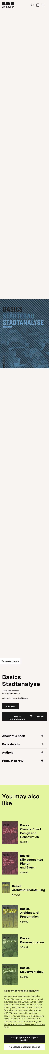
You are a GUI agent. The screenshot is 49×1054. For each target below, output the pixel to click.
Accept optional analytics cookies (24, 1038)
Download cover (10, 661)
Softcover (10, 706)
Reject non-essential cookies (24, 1047)
